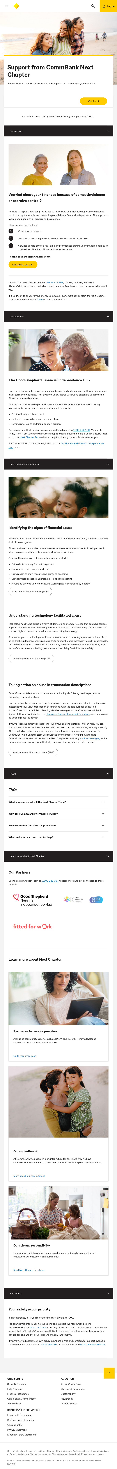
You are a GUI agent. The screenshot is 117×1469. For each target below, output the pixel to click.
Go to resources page (24, 1055)
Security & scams (16, 1383)
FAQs (13, 773)
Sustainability (68, 1393)
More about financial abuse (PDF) (30, 591)
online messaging (91, 738)
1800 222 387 (55, 282)
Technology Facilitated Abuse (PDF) (31, 658)
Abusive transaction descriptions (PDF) (33, 752)
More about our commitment (29, 1175)
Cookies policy (15, 1424)
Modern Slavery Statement (21, 1434)
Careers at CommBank (73, 1388)
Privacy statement (17, 1429)
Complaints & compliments (21, 1398)
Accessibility (14, 1403)
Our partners (16, 316)
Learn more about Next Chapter (27, 856)
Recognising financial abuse (24, 464)
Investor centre (69, 1403)
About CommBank (71, 1383)
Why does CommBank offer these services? (33, 813)
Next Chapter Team (30, 437)
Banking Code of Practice (20, 1419)
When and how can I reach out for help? (31, 837)
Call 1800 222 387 (23, 264)
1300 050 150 (81, 429)
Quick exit (93, 101)
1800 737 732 (37, 1327)
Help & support (15, 1388)
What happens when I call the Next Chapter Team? (37, 801)
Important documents (19, 1415)
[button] (4, 6)
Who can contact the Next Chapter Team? (32, 825)
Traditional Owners (45, 1451)
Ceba (40, 299)
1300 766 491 (49, 1344)
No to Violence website (92, 1344)
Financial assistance (18, 1393)
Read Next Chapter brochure (28, 1269)
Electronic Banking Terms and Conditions (68, 713)
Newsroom (67, 1398)
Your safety (15, 1293)
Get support (16, 130)
